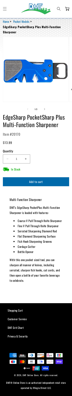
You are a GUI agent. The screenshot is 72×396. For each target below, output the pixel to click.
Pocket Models (21, 21)
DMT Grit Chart (16, 328)
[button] (5, 9)
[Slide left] (27, 109)
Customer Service (17, 319)
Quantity (8, 151)
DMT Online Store (31, 375)
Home (6, 21)
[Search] (59, 9)
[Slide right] (44, 109)
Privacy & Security (18, 336)
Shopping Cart (15, 310)
